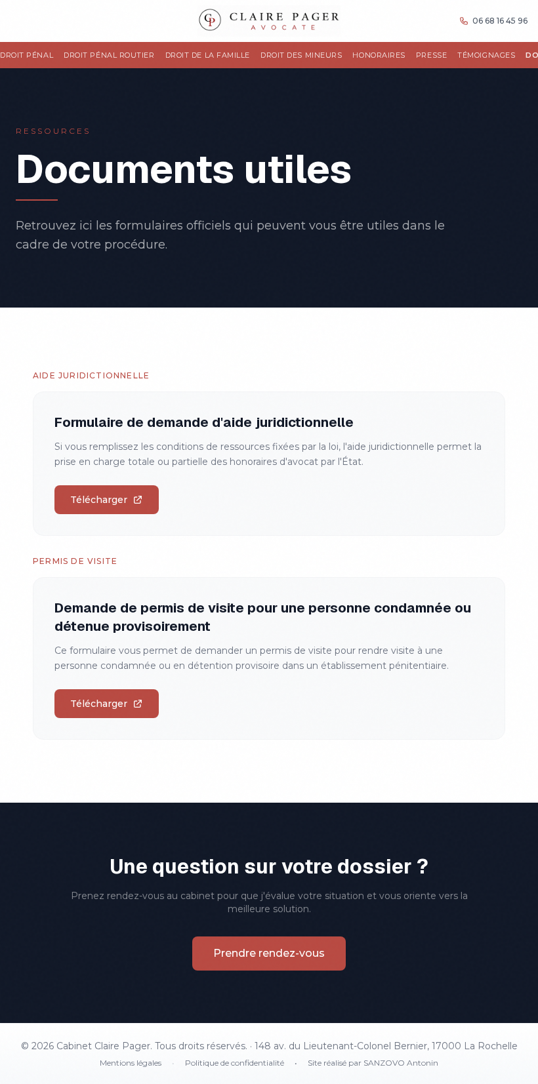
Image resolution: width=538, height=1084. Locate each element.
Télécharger (98, 499)
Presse (431, 55)
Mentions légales (130, 1063)
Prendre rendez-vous (269, 953)
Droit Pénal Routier (109, 55)
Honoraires (378, 55)
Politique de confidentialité (234, 1063)
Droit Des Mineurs (301, 55)
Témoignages (486, 55)
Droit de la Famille (207, 55)
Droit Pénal (26, 55)
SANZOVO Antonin (400, 1063)
